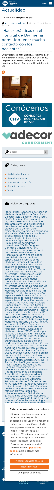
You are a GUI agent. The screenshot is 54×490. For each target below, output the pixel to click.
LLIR (18, 324)
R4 (46, 360)
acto (17, 217)
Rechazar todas (29, 467)
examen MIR (22, 288)
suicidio (44, 398)
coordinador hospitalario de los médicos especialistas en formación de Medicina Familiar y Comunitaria (23, 258)
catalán (14, 233)
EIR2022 (37, 271)
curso (31, 264)
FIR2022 (10, 293)
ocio (34, 341)
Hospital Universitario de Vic (26, 311)
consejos (27, 250)
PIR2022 (34, 345)
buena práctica (26, 231)
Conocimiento (13, 250)
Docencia (10, 271)
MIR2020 (32, 336)
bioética (9, 229)
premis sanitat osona (17, 355)
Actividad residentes (15, 23)
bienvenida (36, 226)
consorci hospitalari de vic (24, 251)
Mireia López (23, 338)
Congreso (34, 245)
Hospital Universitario (25, 310)
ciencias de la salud (36, 233)
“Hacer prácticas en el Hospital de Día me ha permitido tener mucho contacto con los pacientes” (23, 40)
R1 (42, 360)
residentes (11, 379)
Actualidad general (17, 178)
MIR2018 (10, 336)
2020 (8, 212)
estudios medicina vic (34, 286)
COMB (24, 245)
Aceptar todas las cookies (29, 461)
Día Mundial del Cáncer (31, 269)
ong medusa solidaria (23, 342)
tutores (32, 403)
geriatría (26, 303)
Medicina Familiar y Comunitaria (23, 329)
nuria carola (24, 341)
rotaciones (30, 391)
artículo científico (33, 221)
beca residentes (20, 226)
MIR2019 (21, 336)
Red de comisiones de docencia (23, 372)
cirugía (9, 236)
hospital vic (35, 312)
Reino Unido (12, 374)
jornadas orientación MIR (19, 319)
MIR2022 (10, 338)
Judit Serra (22, 322)
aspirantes (11, 224)
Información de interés (19, 182)
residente (10, 376)
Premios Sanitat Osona (26, 353)
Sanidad (9, 396)
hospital (32, 307)
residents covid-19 (15, 386)
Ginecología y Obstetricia (19, 305)
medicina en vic (36, 326)
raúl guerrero (28, 362)
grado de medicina (16, 307)
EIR (18, 271)
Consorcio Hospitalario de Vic (21, 253)
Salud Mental (35, 393)
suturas (9, 400)
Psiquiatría (19, 357)
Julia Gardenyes (38, 322)
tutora (14, 403)
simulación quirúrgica (33, 396)
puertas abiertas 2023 (27, 360)
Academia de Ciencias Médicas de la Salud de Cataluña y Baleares (26, 214)
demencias (34, 267)
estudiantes (39, 281)
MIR (32, 334)
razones (40, 362)
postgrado (11, 348)
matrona (9, 326)
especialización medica (18, 281)
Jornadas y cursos (17, 186)
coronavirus (11, 264)
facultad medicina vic (28, 291)
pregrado (23, 348)
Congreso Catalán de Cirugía (22, 248)
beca (7, 226)
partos (8, 345)
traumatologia (36, 400)
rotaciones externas (16, 393)
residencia (37, 374)
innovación (38, 314)
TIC (16, 400)
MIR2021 (43, 336)
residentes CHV (24, 381)
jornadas (37, 317)
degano (22, 267)
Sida (17, 396)
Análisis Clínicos (22, 219)
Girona (39, 305)
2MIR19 (16, 212)
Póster (44, 345)
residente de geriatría (28, 376)
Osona (44, 343)
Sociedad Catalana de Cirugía (22, 398)
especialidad (12, 279)
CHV (22, 233)
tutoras (23, 403)
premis (44, 353)
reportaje (25, 374)
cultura (23, 264)
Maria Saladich (30, 324)
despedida (11, 269)
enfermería (11, 274)
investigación (12, 317)
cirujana (26, 238)
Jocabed (26, 317)
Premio (33, 348)
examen (9, 288)
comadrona (28, 243)
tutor (7, 403)
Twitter (41, 403)
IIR (44, 312)
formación (28, 295)
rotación (42, 388)
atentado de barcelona (30, 224)
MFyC (28, 331)
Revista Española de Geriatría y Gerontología (26, 387)
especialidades (28, 279)
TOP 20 (23, 400)
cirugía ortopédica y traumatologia (21, 237)
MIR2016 (40, 334)
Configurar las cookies (29, 473)
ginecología (38, 303)
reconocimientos (25, 367)
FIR (44, 291)
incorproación (23, 314)
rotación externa (14, 391)
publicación (32, 357)
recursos (43, 369)
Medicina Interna (14, 331)
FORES (20, 293)
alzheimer (26, 217)
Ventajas (12, 190)
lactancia (10, 324)
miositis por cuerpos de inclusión (25, 332)
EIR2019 (26, 271)
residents (42, 384)
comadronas (12, 245)
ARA (19, 221)
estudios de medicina (17, 283)
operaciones (32, 343)
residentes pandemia (24, 384)
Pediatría (18, 345)
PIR (26, 345)
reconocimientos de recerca (21, 369)
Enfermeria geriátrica (25, 276)
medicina (20, 326)
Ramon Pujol (12, 362)
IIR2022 (9, 314)
